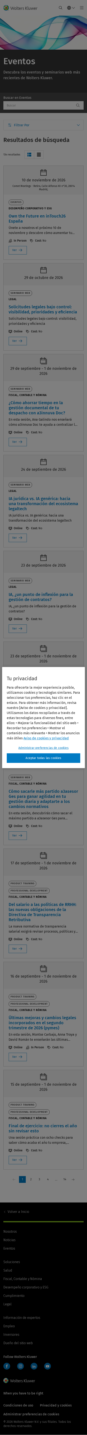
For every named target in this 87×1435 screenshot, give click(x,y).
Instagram (20, 1366)
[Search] (78, 105)
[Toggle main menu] (80, 8)
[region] (43, 717)
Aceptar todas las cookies (43, 758)
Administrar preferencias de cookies (43, 748)
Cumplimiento (13, 1296)
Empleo (9, 1326)
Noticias (9, 1240)
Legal (7, 1304)
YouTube (47, 1366)
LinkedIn (34, 1366)
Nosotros (10, 1232)
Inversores (11, 1335)
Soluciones (11, 1262)
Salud (7, 1270)
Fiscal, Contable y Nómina (22, 1279)
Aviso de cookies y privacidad (46, 738)
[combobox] (39, 105)
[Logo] (22, 8)
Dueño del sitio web (18, 1343)
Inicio (18, 1212)
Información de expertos (21, 1318)
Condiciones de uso (18, 1405)
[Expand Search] (60, 8)
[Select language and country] (71, 8)
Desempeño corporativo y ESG (25, 1287)
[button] (29, 154)
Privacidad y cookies (56, 1405)
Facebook (6, 1366)
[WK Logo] (19, 1380)
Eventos (9, 1248)
